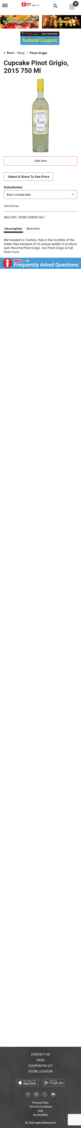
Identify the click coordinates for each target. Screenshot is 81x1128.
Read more (11, 252)
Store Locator (40, 1071)
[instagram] (36, 1094)
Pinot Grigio (38, 53)
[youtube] (53, 1094)
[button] (40, 160)
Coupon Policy (40, 1066)
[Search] (52, 5)
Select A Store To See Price (28, 177)
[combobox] (40, 194)
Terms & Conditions (40, 1106)
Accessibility (40, 1114)
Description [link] (13, 228)
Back (10, 53)
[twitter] (44, 1094)
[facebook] (27, 1094)
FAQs (40, 1060)
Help (40, 1110)
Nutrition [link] (33, 228)
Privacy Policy (40, 1102)
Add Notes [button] (11, 206)
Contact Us (40, 1054)
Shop (20, 53)
